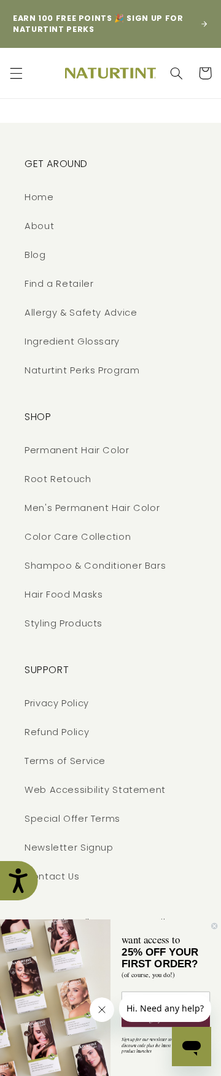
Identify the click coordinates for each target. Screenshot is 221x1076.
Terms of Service (65, 761)
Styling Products (64, 623)
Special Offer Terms (72, 819)
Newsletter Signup (69, 847)
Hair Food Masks (64, 594)
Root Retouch (58, 479)
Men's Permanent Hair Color (92, 508)
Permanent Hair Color (77, 450)
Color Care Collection (78, 537)
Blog (35, 255)
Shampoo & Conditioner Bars (95, 565)
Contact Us (52, 876)
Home (39, 197)
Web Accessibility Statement (95, 790)
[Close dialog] (214, 926)
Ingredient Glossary (72, 341)
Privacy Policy (57, 703)
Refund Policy (57, 732)
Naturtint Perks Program (82, 370)
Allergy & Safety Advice (81, 312)
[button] (16, 73)
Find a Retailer (59, 284)
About (39, 226)
